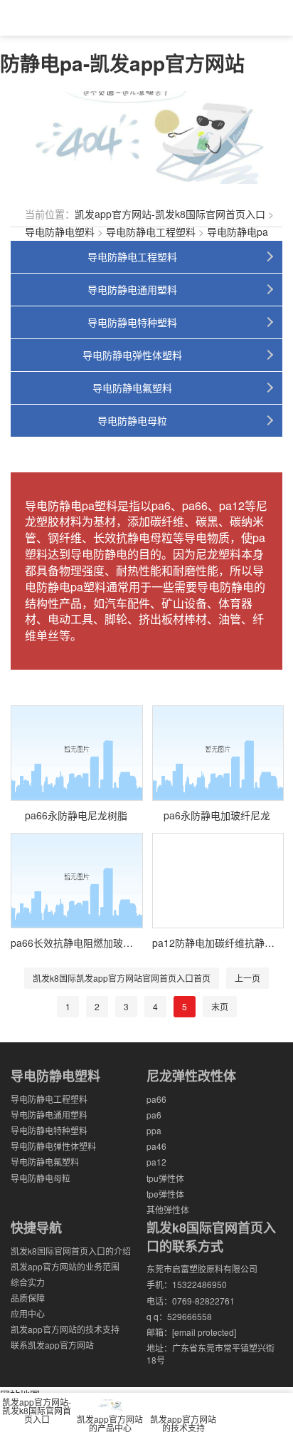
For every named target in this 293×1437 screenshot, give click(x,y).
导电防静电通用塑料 (132, 289)
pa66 (156, 1099)
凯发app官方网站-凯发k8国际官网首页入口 (170, 214)
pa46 (156, 1146)
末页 (219, 1006)
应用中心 (28, 1313)
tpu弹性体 (165, 1178)
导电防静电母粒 (132, 420)
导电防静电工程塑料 (151, 231)
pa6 (153, 1115)
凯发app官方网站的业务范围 (65, 1266)
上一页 (247, 978)
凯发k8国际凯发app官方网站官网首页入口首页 (122, 978)
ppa (153, 1130)
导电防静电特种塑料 (132, 322)
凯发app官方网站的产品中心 (110, 1423)
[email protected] (204, 1332)
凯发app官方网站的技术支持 (65, 1329)
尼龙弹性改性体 (191, 1076)
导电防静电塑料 (60, 231)
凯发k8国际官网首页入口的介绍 (71, 1251)
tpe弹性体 (165, 1194)
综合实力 (28, 1282)
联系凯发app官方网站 (52, 1345)
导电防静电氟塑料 (132, 387)
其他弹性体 (167, 1209)
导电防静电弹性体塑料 (132, 355)
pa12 (156, 1162)
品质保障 (28, 1298)
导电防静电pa (237, 231)
